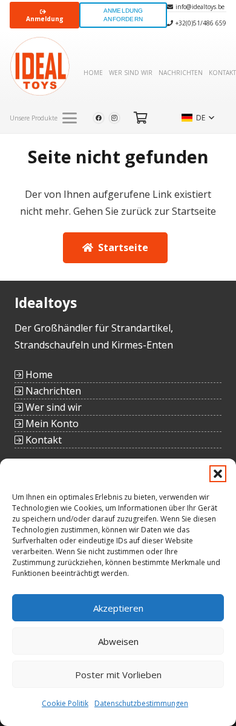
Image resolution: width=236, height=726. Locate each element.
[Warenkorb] (141, 118)
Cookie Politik (65, 703)
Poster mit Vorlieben (118, 675)
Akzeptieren (118, 608)
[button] (218, 474)
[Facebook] (99, 118)
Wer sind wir (52, 407)
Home (38, 374)
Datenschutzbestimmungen (141, 703)
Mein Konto (51, 423)
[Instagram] (114, 118)
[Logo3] (40, 66)
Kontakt (42, 439)
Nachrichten (52, 390)
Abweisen (118, 641)
